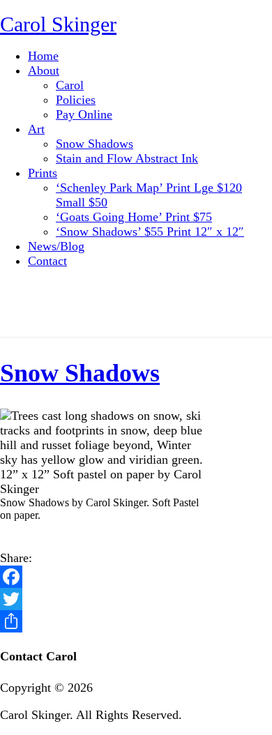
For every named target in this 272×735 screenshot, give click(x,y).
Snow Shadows (80, 373)
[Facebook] (136, 577)
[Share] (136, 621)
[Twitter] (136, 599)
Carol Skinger (58, 24)
